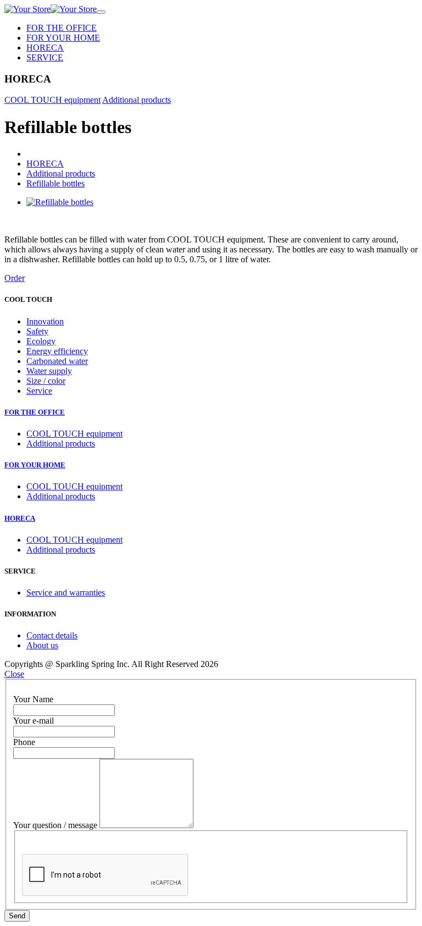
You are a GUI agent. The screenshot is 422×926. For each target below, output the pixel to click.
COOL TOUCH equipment (52, 99)
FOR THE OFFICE (61, 27)
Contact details (51, 635)
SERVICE (44, 57)
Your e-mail (33, 720)
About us (42, 645)
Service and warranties (65, 592)
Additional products (136, 99)
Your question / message (55, 825)
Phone (24, 742)
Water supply (49, 371)
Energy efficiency (57, 351)
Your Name (33, 699)
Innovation (45, 321)
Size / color (45, 380)
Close (14, 674)
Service (39, 390)
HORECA (45, 47)
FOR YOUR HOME (63, 37)
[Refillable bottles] (59, 202)
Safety (37, 331)
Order (14, 278)
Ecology (40, 341)
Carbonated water (57, 361)
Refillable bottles (55, 183)
